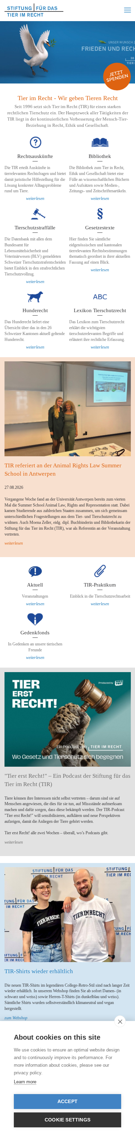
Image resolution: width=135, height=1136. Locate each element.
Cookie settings (67, 1119)
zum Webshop (15, 1017)
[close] (120, 1021)
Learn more (25, 1081)
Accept (67, 1101)
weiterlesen (35, 198)
